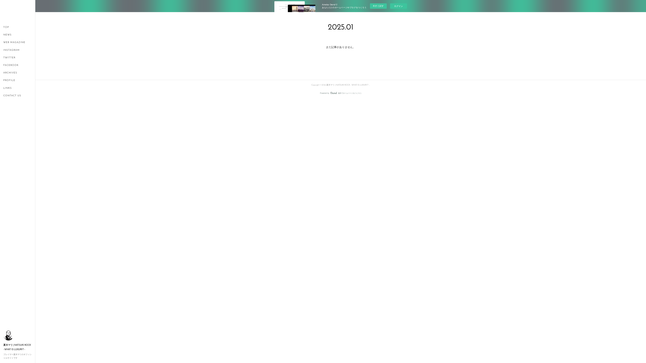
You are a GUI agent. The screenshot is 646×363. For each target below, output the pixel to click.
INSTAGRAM (11, 50)
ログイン (398, 6)
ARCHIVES (10, 73)
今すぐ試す (378, 5)
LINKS (7, 88)
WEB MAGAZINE (14, 42)
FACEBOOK (11, 65)
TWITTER (9, 57)
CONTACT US (12, 95)
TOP (6, 27)
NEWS (7, 35)
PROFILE (9, 80)
